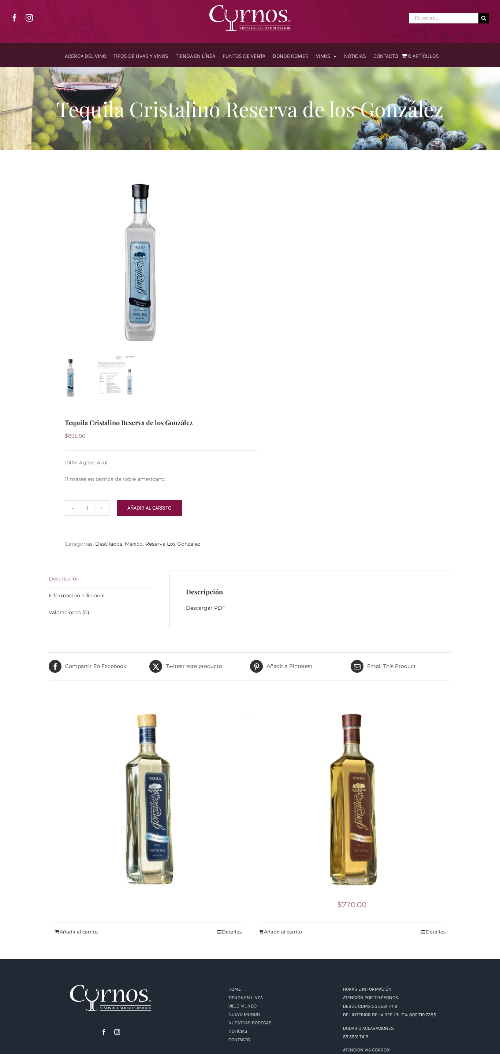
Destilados (108, 544)
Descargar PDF (205, 608)
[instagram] (29, 18)
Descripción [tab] (64, 578)
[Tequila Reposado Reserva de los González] (352, 799)
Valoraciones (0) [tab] (69, 612)
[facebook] (14, 18)
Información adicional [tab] (77, 595)
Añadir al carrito (149, 508)
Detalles (232, 932)
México (134, 544)
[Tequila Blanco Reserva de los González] (148, 799)
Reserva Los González (172, 544)
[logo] (250, 7)
